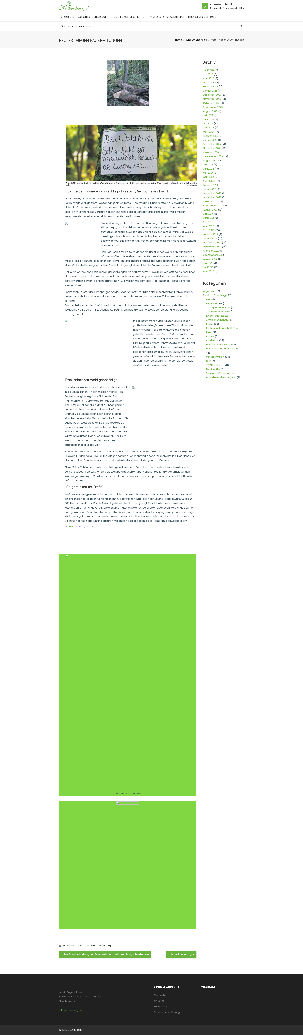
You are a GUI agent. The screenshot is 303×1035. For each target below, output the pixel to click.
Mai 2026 (208, 74)
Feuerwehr (212, 303)
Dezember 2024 (212, 144)
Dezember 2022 (212, 242)
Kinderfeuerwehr (219, 311)
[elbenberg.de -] (75, 6)
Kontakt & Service (76, 26)
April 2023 (208, 226)
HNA (71, 527)
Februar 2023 (210, 234)
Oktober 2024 (211, 152)
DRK (208, 299)
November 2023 (212, 197)
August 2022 (210, 259)
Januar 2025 (210, 140)
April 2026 (208, 78)
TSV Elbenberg (214, 365)
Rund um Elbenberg (196, 39)
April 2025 (208, 127)
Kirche (209, 324)
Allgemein (209, 291)
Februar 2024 (210, 185)
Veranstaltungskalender (168, 16)
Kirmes (210, 336)
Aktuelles (84, 16)
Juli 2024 (208, 164)
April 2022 (208, 271)
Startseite (67, 16)
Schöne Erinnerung (180, 954)
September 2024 (213, 156)
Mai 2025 (208, 123)
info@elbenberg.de (70, 1010)
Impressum (160, 1006)
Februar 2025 (210, 135)
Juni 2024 (208, 168)
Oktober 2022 (211, 250)
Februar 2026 (210, 86)
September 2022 (213, 254)
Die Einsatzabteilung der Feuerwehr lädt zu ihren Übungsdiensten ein (106, 954)
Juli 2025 (208, 115)
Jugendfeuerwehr (219, 307)
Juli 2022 (208, 263)
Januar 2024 (210, 189)
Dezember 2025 (212, 94)
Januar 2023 (210, 238)
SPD (208, 361)
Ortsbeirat (212, 340)
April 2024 (208, 176)
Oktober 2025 (211, 103)
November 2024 (212, 148)
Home (178, 39)
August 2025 (210, 111)
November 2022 (212, 246)
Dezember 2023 (212, 193)
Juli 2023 (208, 213)
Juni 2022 (208, 267)
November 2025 (212, 99)
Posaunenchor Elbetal (219, 344)
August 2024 (210, 160)
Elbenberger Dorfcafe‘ (202, 16)
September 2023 (213, 205)
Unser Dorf (101, 16)
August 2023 (210, 209)
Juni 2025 (208, 119)
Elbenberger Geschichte (129, 16)
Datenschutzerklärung (167, 1012)
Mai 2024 (208, 172)
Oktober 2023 (211, 201)
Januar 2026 (210, 90)
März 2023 (209, 230)
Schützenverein (215, 356)
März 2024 (209, 181)
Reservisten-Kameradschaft (223, 348)
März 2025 (209, 131)
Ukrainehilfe (213, 369)
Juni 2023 (208, 218)
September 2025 (213, 107)
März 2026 (209, 82)
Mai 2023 (208, 222)
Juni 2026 (208, 70)
